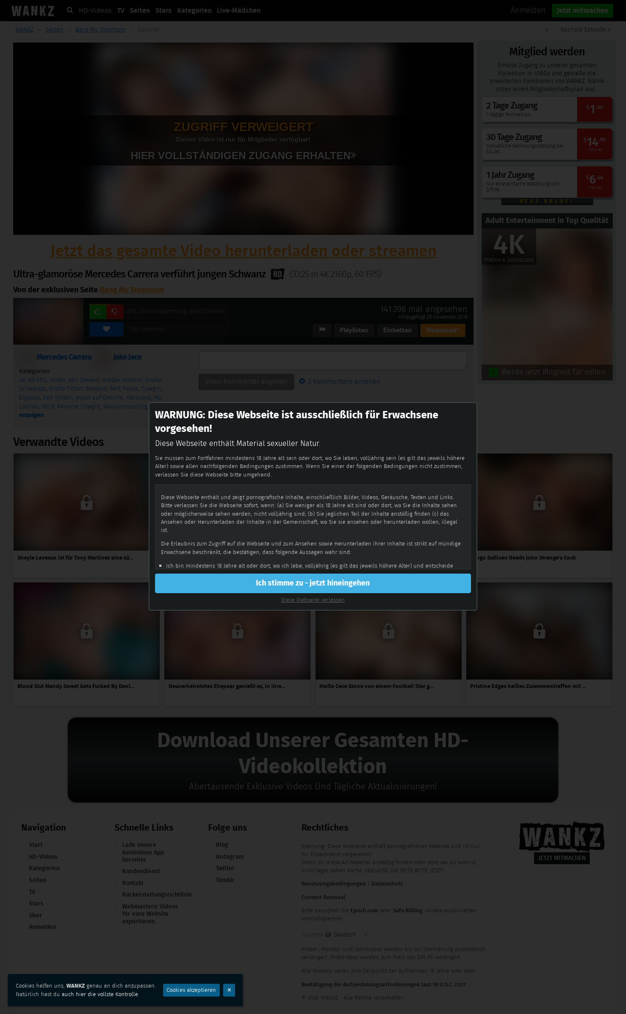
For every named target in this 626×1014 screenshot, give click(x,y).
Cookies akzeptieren (191, 990)
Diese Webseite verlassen (313, 600)
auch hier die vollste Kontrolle (100, 994)
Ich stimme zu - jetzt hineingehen (313, 582)
